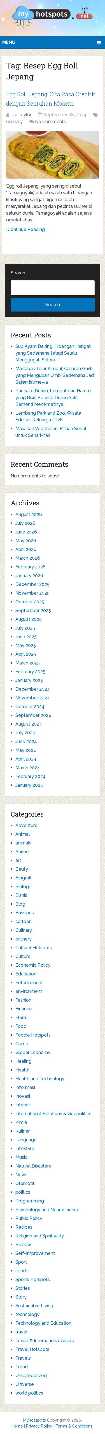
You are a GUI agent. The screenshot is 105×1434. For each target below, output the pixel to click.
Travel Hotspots (32, 1349)
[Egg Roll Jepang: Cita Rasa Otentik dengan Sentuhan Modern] (52, 155)
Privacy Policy (39, 1426)
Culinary (14, 121)
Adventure (26, 825)
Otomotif (25, 1183)
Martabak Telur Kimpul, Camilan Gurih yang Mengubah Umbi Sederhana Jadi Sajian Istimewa (55, 375)
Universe (24, 1384)
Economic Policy (32, 965)
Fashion (23, 1000)
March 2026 (27, 558)
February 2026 (30, 567)
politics (22, 1192)
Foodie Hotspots (33, 1035)
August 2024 (28, 724)
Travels (23, 1358)
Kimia (21, 1122)
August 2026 (28, 514)
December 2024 (32, 689)
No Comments (50, 121)
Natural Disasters (33, 1166)
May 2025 (25, 645)
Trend (21, 1366)
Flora (20, 1017)
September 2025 (33, 610)
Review (23, 1244)
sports (22, 1270)
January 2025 (29, 680)
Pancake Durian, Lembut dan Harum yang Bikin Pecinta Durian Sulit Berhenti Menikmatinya (53, 397)
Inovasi (22, 1096)
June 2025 (26, 636)
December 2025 (32, 584)
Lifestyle (24, 1148)
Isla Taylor (20, 114)
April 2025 (25, 654)
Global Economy (32, 1052)
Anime (22, 851)
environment (28, 991)
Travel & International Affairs (44, 1340)
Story (21, 1297)
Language (26, 1139)
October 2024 (30, 706)
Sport (21, 1262)
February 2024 (30, 776)
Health (22, 1070)
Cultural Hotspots (33, 947)
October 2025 (29, 601)
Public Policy (28, 1218)
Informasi (25, 1087)
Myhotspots (34, 1420)
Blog (20, 904)
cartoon (23, 921)
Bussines (24, 912)
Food (20, 1026)
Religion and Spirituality (39, 1236)
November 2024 (32, 698)
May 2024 (25, 750)
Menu (8, 42)
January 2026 (29, 575)
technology (27, 1314)
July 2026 (25, 523)
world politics (29, 1393)
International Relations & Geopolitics (53, 1113)
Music (21, 1157)
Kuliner (22, 1131)
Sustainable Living (34, 1305)
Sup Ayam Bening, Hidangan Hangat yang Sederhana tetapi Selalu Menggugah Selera (53, 353)
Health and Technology (39, 1078)
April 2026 (25, 549)
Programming (29, 1201)
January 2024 (29, 785)
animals (23, 843)
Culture (23, 956)
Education (25, 974)
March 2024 (27, 767)
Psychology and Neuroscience (47, 1209)
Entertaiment (29, 982)
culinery (23, 939)
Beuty (21, 869)
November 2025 (32, 593)
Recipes (23, 1227)
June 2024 (26, 741)
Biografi (23, 878)
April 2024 (25, 759)
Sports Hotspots (32, 1279)
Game (21, 1043)
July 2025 (25, 628)
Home (17, 1426)
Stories (22, 1288)
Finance (23, 1008)
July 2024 (25, 732)
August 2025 (28, 619)
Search (18, 272)
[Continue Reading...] (27, 229)
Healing (23, 1061)
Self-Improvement (35, 1253)
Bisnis (21, 895)
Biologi (22, 886)
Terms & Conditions (73, 1426)
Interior (22, 1105)
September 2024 (33, 715)
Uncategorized (31, 1375)
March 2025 (27, 663)
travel (21, 1332)
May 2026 (25, 540)
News (21, 1174)
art (18, 860)
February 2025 (30, 671)
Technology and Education (43, 1323)
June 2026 (26, 532)
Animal (22, 834)
